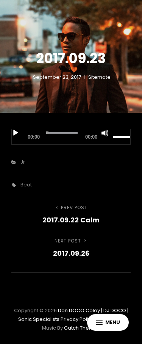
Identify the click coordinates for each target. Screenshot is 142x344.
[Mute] (105, 133)
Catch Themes (82, 327)
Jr (22, 162)
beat (26, 184)
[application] (71, 137)
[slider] (121, 137)
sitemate (99, 77)
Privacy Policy (77, 319)
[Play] (15, 133)
